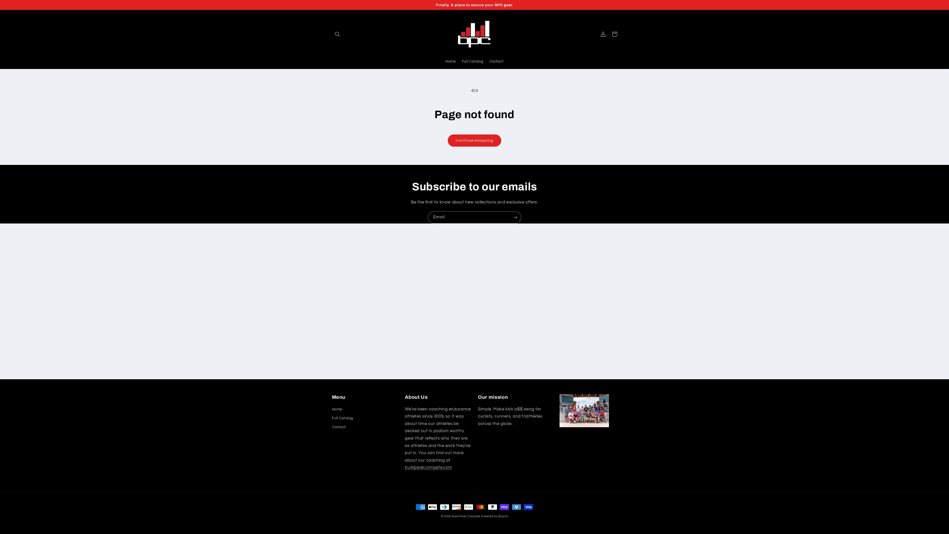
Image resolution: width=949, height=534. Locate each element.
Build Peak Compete (466, 516)
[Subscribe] (515, 217)
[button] (337, 34)
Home (337, 409)
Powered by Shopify (494, 516)
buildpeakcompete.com (428, 467)
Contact (339, 427)
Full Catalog (342, 418)
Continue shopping (475, 140)
